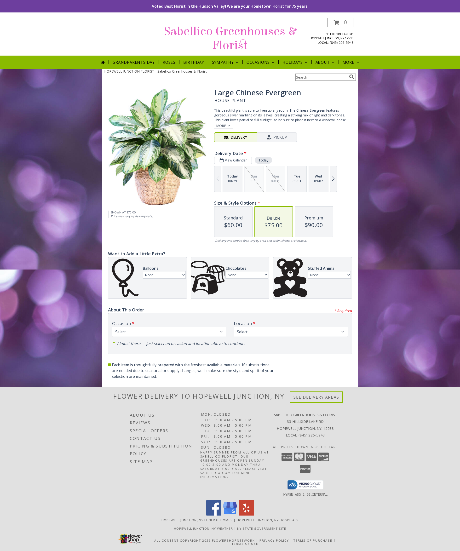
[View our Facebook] (213, 514)
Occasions (258, 62)
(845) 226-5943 (341, 42)
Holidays (292, 62)
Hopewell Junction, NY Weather (203, 528)
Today (263, 160)
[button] (340, 22)
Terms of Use (245, 543)
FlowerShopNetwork (233, 540)
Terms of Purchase (312, 540)
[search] (352, 77)
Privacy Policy (274, 540)
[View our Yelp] (246, 514)
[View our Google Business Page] (230, 514)
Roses (169, 62)
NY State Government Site (261, 528)
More (348, 62)
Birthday (193, 62)
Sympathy (223, 62)
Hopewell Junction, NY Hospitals (268, 520)
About (323, 62)
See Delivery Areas (316, 397)
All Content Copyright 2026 (182, 540)
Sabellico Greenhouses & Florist (230, 38)
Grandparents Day (134, 62)
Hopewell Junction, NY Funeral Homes (197, 520)
